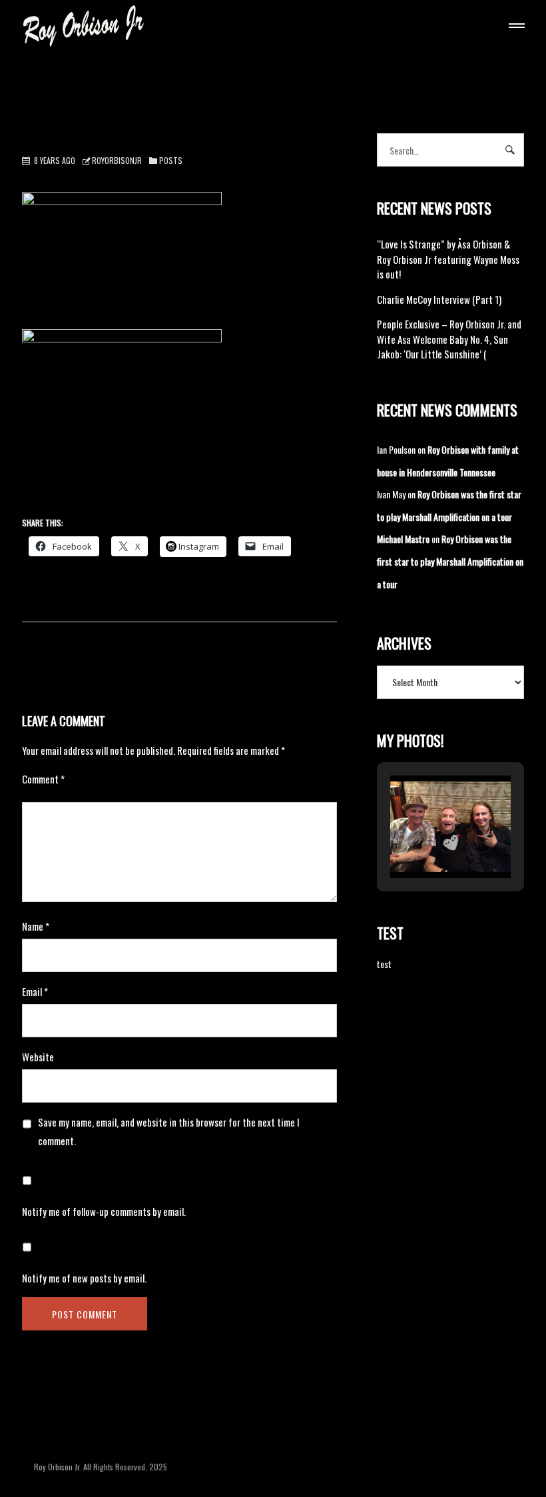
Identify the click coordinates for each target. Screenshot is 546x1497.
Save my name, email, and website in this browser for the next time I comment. (169, 1131)
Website (38, 1056)
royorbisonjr (117, 160)
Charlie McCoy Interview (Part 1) (439, 299)
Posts (170, 160)
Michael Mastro (403, 539)
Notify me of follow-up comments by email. (104, 1211)
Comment (43, 778)
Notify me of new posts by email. (84, 1277)
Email (35, 991)
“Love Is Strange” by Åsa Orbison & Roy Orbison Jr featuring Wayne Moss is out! (448, 259)
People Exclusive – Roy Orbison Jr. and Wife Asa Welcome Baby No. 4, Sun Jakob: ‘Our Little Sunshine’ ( (449, 338)
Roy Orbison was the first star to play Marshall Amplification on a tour (450, 561)
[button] (419, 841)
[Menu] (514, 27)
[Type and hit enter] (509, 150)
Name (35, 926)
